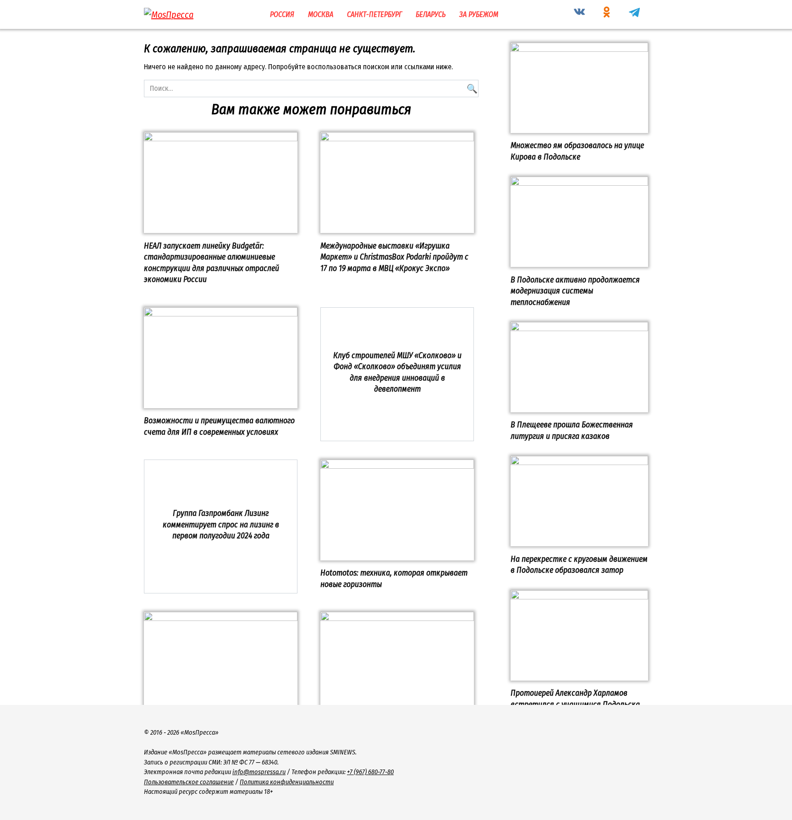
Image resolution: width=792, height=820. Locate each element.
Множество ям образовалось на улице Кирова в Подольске (577, 151)
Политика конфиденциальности (287, 782)
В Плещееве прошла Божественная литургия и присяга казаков (572, 430)
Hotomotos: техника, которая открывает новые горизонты (394, 578)
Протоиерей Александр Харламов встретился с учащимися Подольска (575, 698)
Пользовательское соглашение (189, 782)
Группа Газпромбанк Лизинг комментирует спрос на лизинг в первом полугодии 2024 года (221, 525)
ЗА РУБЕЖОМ (478, 14)
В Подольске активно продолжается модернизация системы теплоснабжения (575, 291)
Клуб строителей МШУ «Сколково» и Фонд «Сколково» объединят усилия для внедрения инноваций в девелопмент (397, 372)
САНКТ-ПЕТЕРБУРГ (374, 14)
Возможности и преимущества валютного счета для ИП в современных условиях (219, 426)
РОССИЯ (282, 14)
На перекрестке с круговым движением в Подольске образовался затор (579, 564)
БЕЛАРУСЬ (431, 14)
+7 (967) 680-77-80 (370, 772)
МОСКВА (320, 14)
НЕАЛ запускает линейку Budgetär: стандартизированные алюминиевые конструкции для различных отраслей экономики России (211, 262)
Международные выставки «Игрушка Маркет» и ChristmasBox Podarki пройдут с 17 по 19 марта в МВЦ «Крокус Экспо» (394, 257)
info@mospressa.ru (259, 772)
